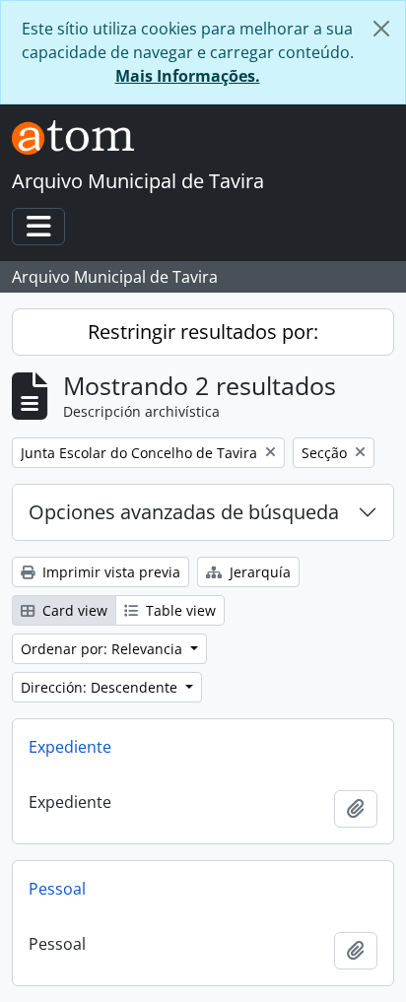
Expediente (70, 747)
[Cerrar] (381, 28)
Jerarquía (258, 572)
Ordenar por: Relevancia (103, 648)
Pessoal (57, 889)
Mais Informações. (187, 76)
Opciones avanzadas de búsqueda (184, 512)
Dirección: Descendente (101, 687)
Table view (179, 610)
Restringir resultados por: (203, 331)
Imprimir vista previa (109, 572)
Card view (72, 610)
